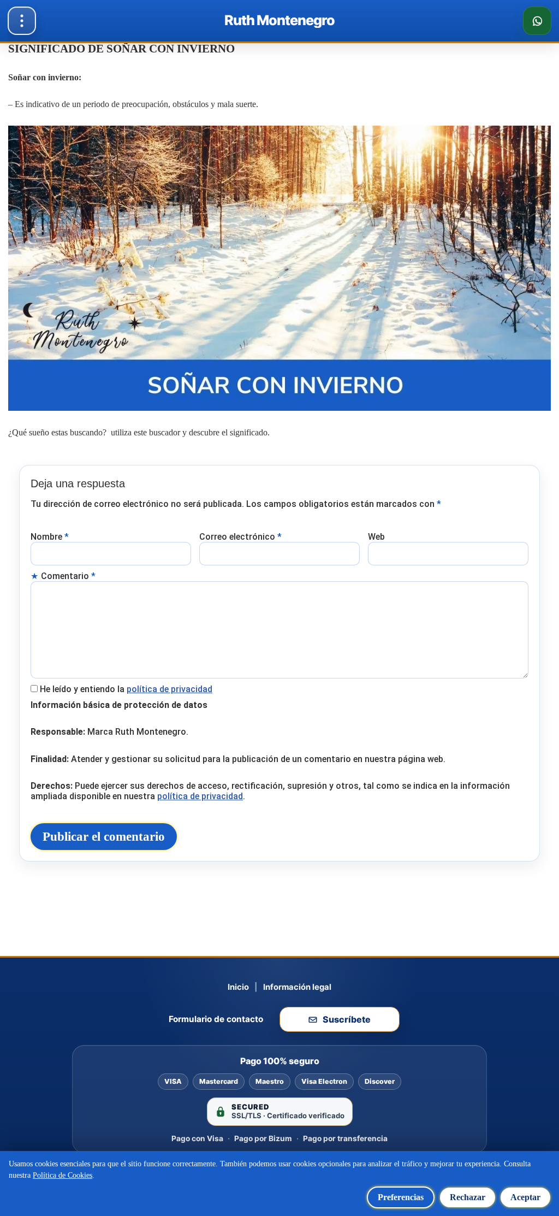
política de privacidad (169, 689)
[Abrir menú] (22, 21)
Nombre (50, 537)
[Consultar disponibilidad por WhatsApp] (537, 21)
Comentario (68, 576)
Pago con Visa (197, 1138)
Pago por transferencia (345, 1138)
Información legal (297, 987)
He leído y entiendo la (126, 689)
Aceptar (525, 1197)
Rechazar (467, 1197)
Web (376, 537)
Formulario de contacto (216, 1019)
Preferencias (401, 1197)
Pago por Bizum (263, 1138)
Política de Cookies (62, 1175)
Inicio (238, 987)
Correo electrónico (240, 537)
